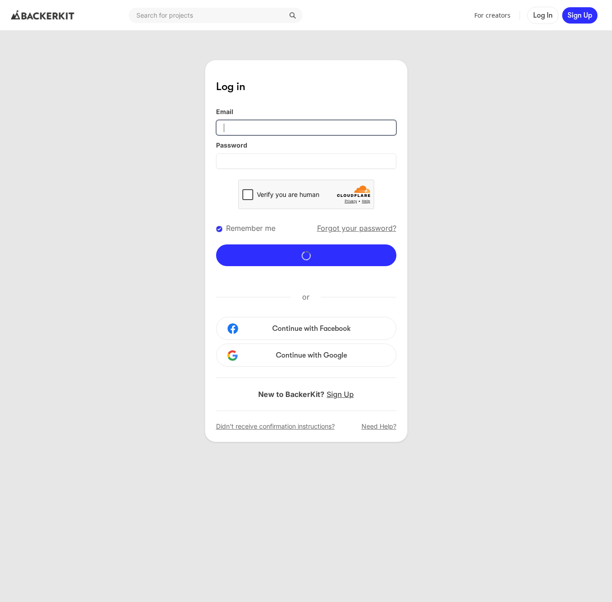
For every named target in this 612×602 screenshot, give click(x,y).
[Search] (292, 15)
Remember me (250, 228)
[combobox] (216, 15)
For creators (492, 15)
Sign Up (580, 15)
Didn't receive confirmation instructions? (275, 426)
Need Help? (378, 426)
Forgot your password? (356, 228)
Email (224, 111)
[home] (42, 15)
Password (231, 145)
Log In (543, 15)
